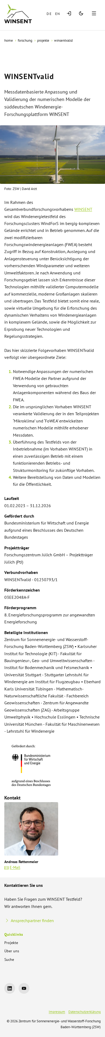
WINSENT (83, 209)
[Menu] (95, 13)
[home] (18, 13)
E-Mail (15, 867)
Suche (9, 959)
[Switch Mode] (81, 13)
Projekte (11, 942)
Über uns (11, 951)
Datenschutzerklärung (84, 1011)
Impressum (57, 1011)
